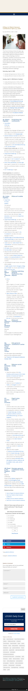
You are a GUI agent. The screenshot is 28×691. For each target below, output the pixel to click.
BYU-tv (8, 279)
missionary (5, 658)
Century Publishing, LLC (10, 680)
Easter (19, 643)
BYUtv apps (21, 162)
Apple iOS (8, 447)
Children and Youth (11, 641)
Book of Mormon (10, 639)
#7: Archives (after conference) (15, 526)
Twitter (8, 384)
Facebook (17, 383)
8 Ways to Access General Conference (14, 498)
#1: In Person (11, 515)
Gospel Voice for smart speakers (7, 201)
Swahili (9, 267)
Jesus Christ (5, 650)
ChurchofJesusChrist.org (16, 101)
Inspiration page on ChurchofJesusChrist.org (14, 237)
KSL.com (8, 318)
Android (19, 446)
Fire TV (13, 159)
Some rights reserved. (19, 680)
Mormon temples (16, 658)
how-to (22, 647)
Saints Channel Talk (17, 242)
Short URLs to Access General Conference (15, 500)
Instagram (14, 384)
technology (21, 667)
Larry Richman (7, 31)
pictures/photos (19, 661)
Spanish (10, 266)
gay (10, 647)
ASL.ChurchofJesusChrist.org (19, 144)
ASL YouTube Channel (10, 146)
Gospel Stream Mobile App (10, 153)
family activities (15, 645)
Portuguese (19, 266)
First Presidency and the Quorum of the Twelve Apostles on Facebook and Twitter (15, 374)
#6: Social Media (11, 524)
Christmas (18, 641)
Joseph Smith (11, 650)
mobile (10, 658)
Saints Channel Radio (9, 239)
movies (22, 658)
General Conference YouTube (10, 135)
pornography (5, 663)
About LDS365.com (6, 678)
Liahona (13, 478)
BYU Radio (6, 248)
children (4, 641)
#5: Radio (10, 522)
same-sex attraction (19, 663)
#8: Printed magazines (13, 527)
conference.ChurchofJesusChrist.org (15, 451)
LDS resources (6, 652)
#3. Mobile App (11, 519)
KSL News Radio (8, 250)
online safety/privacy (11, 661)
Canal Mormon (8, 244)
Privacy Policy (13, 678)
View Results (15, 533)
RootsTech (12, 663)
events (22, 643)
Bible (4, 639)
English (6, 266)
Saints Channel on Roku (11, 293)
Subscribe (14, 629)
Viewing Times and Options (17, 108)
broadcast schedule (18, 112)
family (9, 645)
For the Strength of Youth (14, 480)
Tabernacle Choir (6, 667)
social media (17, 633)
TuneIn (5, 242)
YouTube (19, 412)
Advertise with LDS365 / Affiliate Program (10, 679)
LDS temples (12, 652)
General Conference (12, 555)
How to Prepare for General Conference (15, 493)
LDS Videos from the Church (8, 656)
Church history (6, 643)
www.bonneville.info (15, 257)
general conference (9, 552)
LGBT (23, 656)
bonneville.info (17, 316)
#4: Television (11, 520)
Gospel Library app (12, 412)
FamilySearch (5, 647)
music (4, 661)
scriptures (5, 665)
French (14, 266)
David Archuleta (13, 643)
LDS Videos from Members (8, 654)
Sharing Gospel (11, 665)
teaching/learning (14, 667)
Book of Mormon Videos (19, 639)
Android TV (17, 159)
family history (22, 645)
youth (8, 669)
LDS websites (17, 656)
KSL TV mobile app (8, 169)
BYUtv (5, 162)
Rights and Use (19, 678)
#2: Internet (10, 517)
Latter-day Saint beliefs (19, 650)
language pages (19, 134)
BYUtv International (12, 162)
